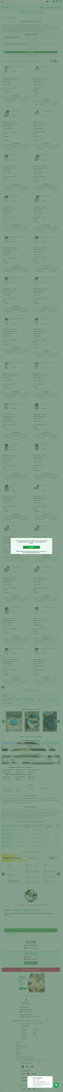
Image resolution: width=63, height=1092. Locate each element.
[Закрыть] (51, 537)
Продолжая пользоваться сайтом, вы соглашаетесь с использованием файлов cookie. (32, 552)
